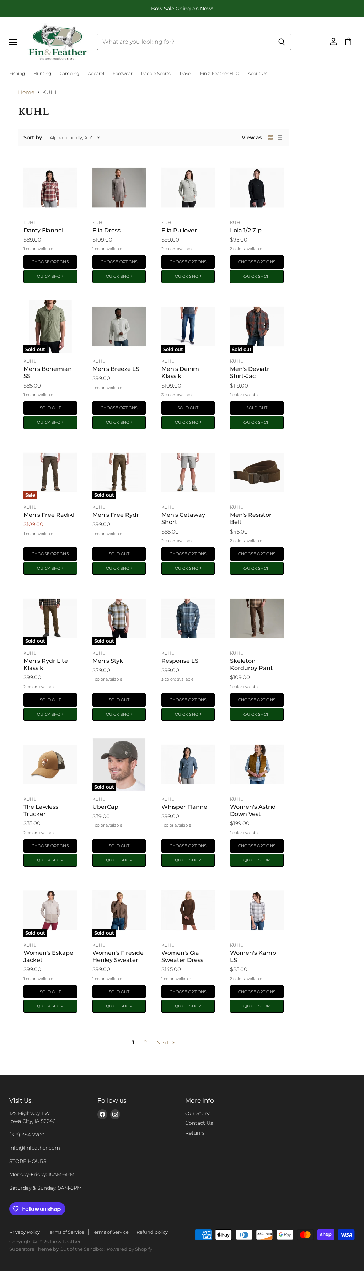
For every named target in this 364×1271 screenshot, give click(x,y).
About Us (257, 73)
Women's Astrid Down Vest (253, 810)
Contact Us (199, 1123)
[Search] (281, 42)
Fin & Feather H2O (219, 73)
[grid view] (270, 137)
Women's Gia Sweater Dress (182, 956)
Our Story (197, 1113)
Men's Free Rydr (115, 515)
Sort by (32, 137)
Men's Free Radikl (48, 515)
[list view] (280, 137)
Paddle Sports (156, 73)
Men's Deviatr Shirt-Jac (249, 372)
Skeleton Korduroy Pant (251, 664)
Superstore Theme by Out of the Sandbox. (57, 1249)
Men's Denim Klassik (180, 372)
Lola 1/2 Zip (246, 230)
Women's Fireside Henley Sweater (118, 956)
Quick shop (50, 276)
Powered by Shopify (129, 1249)
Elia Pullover (179, 230)
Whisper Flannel (185, 807)
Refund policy (152, 1232)
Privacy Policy (24, 1232)
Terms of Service (66, 1232)
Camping (69, 73)
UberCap (105, 807)
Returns (195, 1133)
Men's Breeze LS (115, 369)
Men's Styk (107, 661)
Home (26, 92)
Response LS (179, 661)
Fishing (17, 73)
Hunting (42, 73)
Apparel (96, 73)
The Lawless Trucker (40, 810)
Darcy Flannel (43, 230)
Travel (185, 73)
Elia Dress (106, 230)
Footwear (123, 73)
